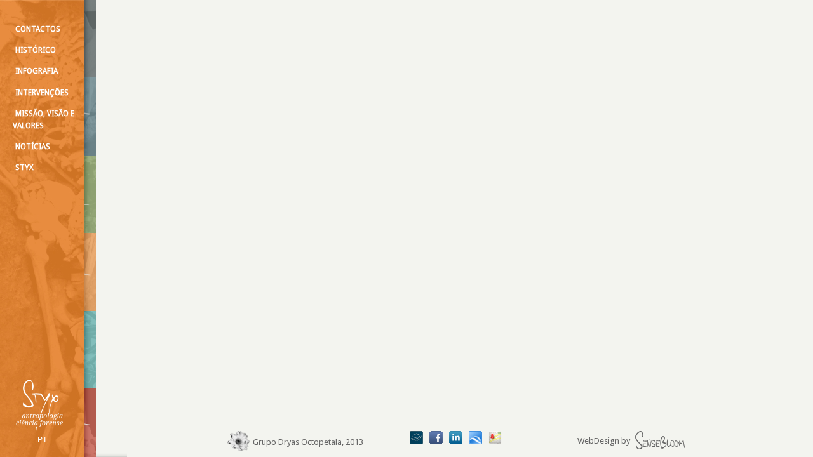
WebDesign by (604, 441)
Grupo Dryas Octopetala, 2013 (308, 442)
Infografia (36, 71)
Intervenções (42, 92)
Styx (24, 167)
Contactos (37, 29)
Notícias (32, 146)
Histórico (35, 50)
